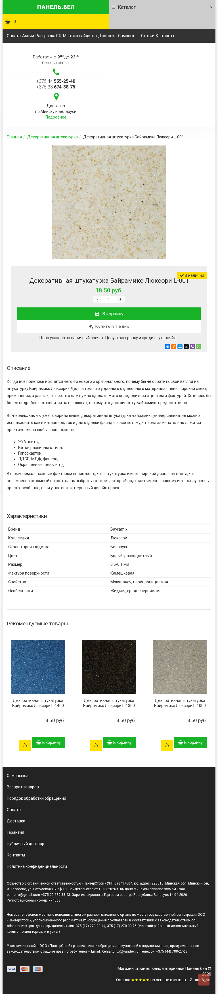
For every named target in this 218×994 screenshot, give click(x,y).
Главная (14, 137)
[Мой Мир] (180, 346)
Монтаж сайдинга (80, 35)
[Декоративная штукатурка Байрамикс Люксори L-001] (109, 202)
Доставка (107, 35)
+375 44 (55, 81)
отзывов (178, 980)
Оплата (14, 35)
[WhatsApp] (198, 346)
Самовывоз (129, 35)
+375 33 (55, 87)
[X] (186, 346)
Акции (28, 35)
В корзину (112, 313)
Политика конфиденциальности (37, 866)
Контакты (165, 35)
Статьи (147, 35)
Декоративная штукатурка (52, 137)
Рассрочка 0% (48, 35)
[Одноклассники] (173, 346)
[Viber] (192, 346)
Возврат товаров (23, 787)
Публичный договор (25, 843)
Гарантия (15, 832)
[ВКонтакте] (167, 346)
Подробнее (55, 117)
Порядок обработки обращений (36, 798)
